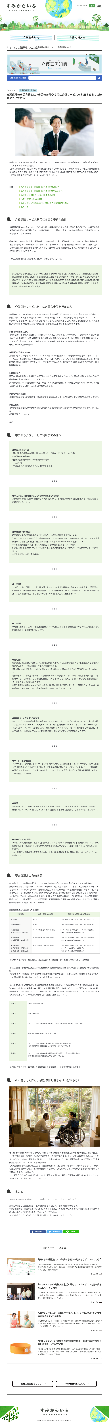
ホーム (9, 47)
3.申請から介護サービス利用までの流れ (38, 195)
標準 (92, 5)
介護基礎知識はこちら (31, 1383)
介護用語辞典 (78, 37)
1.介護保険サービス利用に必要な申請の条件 (40, 187)
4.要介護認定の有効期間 (31, 199)
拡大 (99, 5)
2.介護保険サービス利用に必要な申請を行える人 (42, 191)
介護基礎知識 (31, 37)
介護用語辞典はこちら (75, 1383)
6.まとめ (24, 207)
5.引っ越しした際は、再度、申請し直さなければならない (45, 203)
